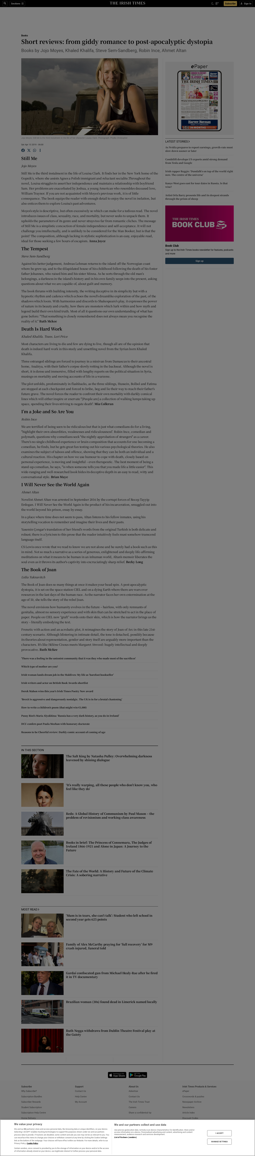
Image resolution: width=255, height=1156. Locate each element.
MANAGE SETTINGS (219, 1141)
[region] (127, 1137)
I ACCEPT (219, 1133)
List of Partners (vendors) (125, 1137)
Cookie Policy (32, 1143)
